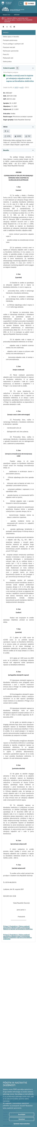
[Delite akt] (10, 27)
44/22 (21, 87)
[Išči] (21, 3)
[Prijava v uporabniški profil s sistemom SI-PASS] (29, 3)
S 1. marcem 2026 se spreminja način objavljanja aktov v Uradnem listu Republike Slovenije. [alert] (18, 20)
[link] (6, 15)
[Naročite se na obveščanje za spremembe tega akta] (3, 26)
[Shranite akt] (7, 27)
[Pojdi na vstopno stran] (7, 4)
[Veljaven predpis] (4, 76)
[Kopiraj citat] (17, 68)
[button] (18, 68)
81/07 (16, 87)
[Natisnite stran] (14, 26)
